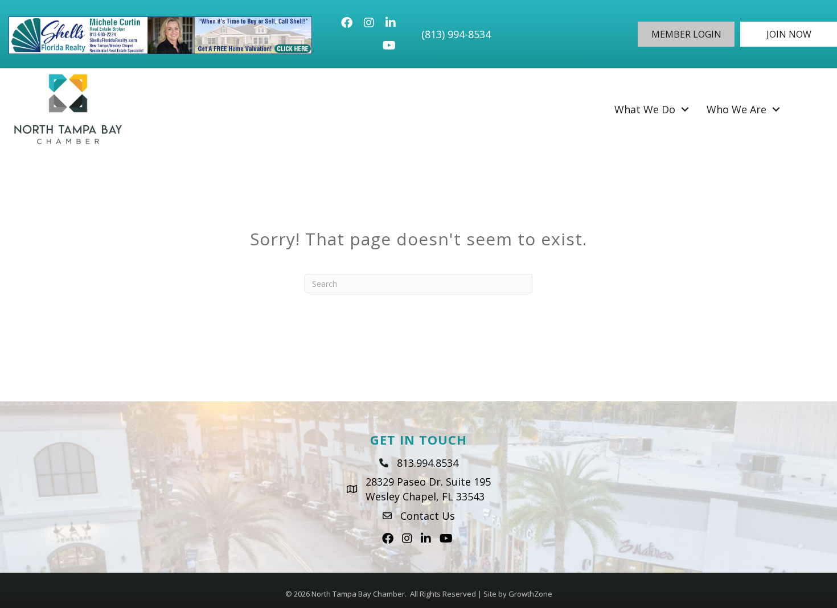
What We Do (644, 109)
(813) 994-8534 (456, 34)
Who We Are (736, 109)
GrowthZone (530, 594)
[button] (686, 34)
